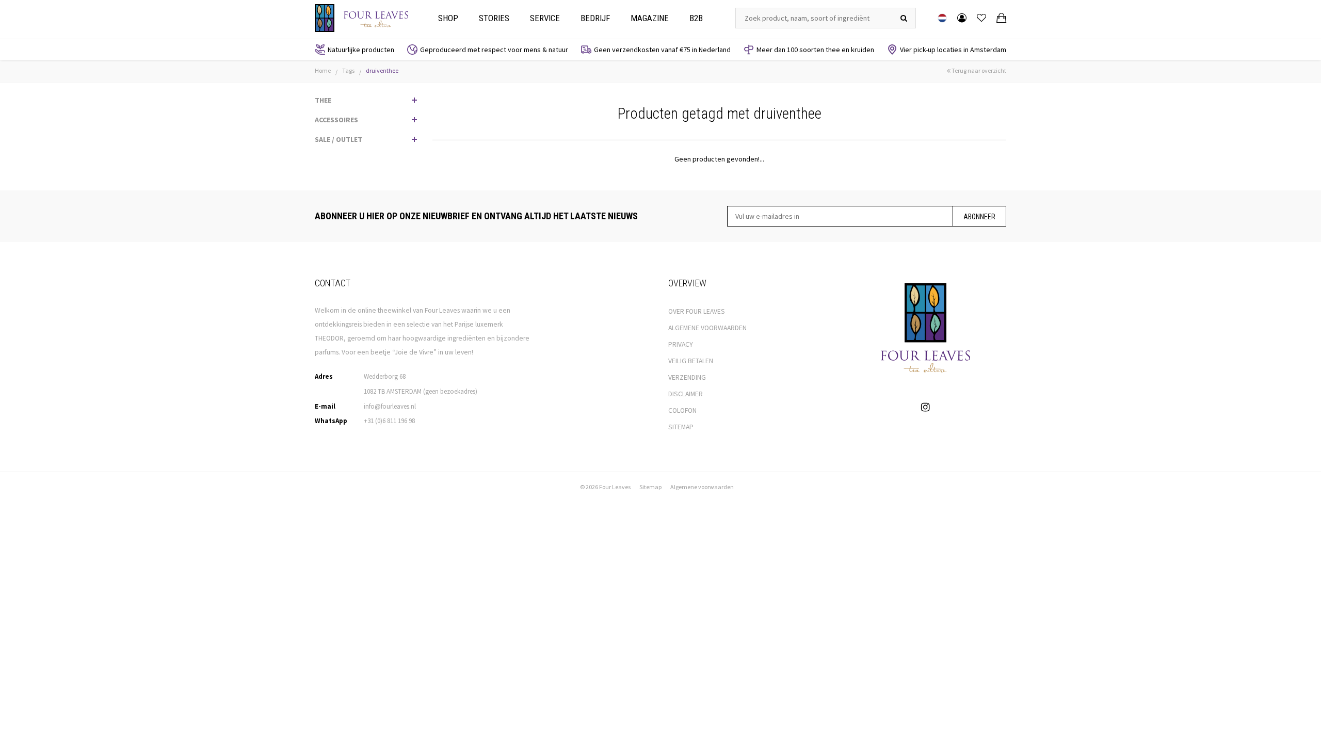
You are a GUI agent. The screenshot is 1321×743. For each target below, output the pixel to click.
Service (545, 18)
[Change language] (942, 18)
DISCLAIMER (685, 394)
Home (323, 70)
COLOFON (682, 410)
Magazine (650, 18)
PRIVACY (680, 344)
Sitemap (650, 487)
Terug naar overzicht (978, 70)
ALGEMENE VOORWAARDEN (707, 328)
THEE (323, 100)
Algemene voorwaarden (702, 487)
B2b (696, 18)
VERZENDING (687, 377)
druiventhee (382, 70)
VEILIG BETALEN (690, 361)
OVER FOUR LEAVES (696, 311)
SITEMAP (681, 427)
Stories (494, 18)
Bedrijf (595, 18)
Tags (348, 70)
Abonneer (979, 217)
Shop (448, 18)
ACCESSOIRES (336, 119)
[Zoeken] (903, 18)
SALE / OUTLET (338, 139)
